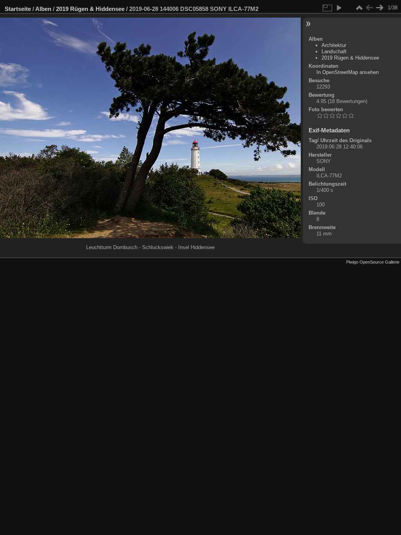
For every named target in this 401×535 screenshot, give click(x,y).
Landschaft (334, 51)
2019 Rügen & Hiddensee (90, 8)
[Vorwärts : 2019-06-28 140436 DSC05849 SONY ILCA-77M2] (379, 8)
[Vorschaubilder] (359, 8)
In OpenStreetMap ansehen (347, 72)
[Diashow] (339, 8)
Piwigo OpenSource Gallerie (372, 262)
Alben (43, 8)
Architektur (334, 45)
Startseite (18, 8)
